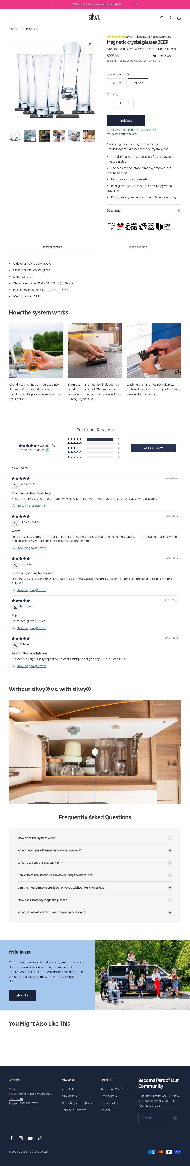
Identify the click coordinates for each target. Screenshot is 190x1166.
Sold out (126, 121)
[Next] (136, 4)
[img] (21, 478)
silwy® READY (71, 1096)
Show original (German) (32, 506)
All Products (29, 29)
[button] (155, 56)
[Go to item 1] (15, 136)
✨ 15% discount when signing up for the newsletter (95, 4)
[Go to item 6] (89, 136)
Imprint (105, 1110)
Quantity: (113, 94)
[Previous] (54, 4)
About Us (22, 995)
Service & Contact (74, 1110)
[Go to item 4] (59, 136)
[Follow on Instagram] (20, 1138)
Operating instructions (77, 1103)
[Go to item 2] (30, 136)
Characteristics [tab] (52, 247)
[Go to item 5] (74, 136)
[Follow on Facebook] (11, 1138)
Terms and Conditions (115, 1089)
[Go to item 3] (44, 136)
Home (13, 29)
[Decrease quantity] (112, 103)
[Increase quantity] (128, 103)
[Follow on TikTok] (39, 1138)
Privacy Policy (110, 1096)
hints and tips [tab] (138, 247)
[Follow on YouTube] (30, 1138)
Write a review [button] (153, 448)
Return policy (110, 1103)
